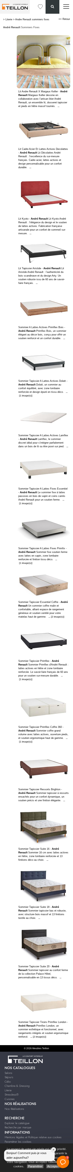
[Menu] (66, 7)
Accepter (53, 1166)
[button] (63, 1162)
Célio (8, 1081)
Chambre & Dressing (17, 1086)
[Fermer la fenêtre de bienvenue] (53, 1149)
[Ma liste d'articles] (40, 7)
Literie (8, 19)
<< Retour (64, 19)
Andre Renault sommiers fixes (32, 19)
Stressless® (11, 1094)
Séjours (9, 1077)
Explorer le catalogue (17, 1123)
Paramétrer (35, 1166)
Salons (8, 1073)
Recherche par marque (18, 1127)
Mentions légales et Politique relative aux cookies (33, 1137)
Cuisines (10, 1099)
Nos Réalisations (14, 1109)
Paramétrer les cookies (18, 1142)
